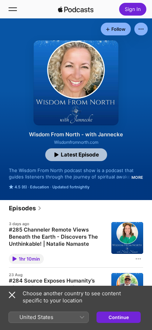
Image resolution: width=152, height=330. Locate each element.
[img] (76, 9)
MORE (137, 177)
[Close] (12, 295)
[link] (25, 208)
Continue (119, 317)
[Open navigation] (13, 9)
